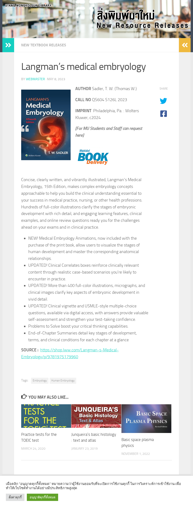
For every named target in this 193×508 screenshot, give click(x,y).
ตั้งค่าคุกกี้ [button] (15, 497)
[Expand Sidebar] (8, 45)
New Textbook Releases (43, 45)
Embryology (40, 380)
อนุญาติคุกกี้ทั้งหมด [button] (42, 497)
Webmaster (35, 79)
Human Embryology (63, 380)
